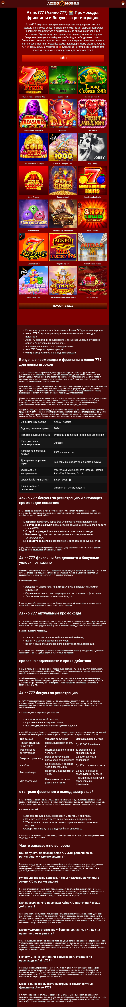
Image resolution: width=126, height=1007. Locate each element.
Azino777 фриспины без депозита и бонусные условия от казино (62, 339)
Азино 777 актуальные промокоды (45, 343)
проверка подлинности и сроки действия (49, 346)
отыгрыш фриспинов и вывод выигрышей (50, 352)
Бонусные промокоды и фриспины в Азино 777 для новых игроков (64, 330)
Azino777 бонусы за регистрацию (44, 349)
